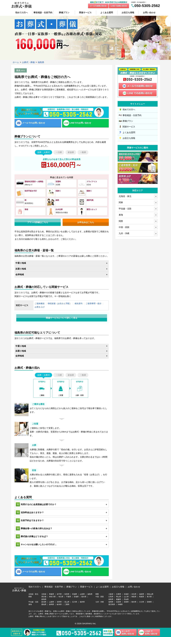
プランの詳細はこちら (37, 222)
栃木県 (83, 597)
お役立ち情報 (129, 138)
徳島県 (110, 599)
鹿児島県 (111, 604)
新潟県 (43, 602)
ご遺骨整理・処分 (93, 303)
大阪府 (110, 594)
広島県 (110, 597)
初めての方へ (129, 109)
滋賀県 (141, 594)
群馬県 (43, 599)
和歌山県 (150, 594)
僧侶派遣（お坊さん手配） (59, 303)
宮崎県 (149, 602)
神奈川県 (52, 597)
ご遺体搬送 (40, 303)
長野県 (59, 602)
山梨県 (51, 602)
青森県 (51, 594)
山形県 (82, 594)
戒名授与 (78, 303)
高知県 (126, 599)
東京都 (43, 597)
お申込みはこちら (85, 222)
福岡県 (110, 602)
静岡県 (51, 604)
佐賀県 (118, 602)
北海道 (43, 594)
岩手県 (59, 594)
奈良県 (133, 594)
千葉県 (68, 597)
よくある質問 (129, 132)
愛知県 (43, 604)
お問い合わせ (149, 12)
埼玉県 (60, 597)
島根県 (141, 597)
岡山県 (118, 597)
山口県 (126, 597)
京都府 (126, 594)
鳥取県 (133, 597)
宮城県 (74, 594)
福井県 (82, 602)
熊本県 (133, 602)
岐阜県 (59, 604)
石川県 (74, 602)
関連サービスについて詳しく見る (61, 318)
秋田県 (66, 594)
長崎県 (126, 602)
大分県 (141, 602)
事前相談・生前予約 (132, 115)
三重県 (66, 604)
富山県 (66, 602)
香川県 (149, 597)
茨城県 (76, 597)
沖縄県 (120, 604)
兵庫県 (118, 594)
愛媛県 (118, 599)
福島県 (89, 594)
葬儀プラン (128, 121)
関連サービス (129, 127)
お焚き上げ (40, 307)
